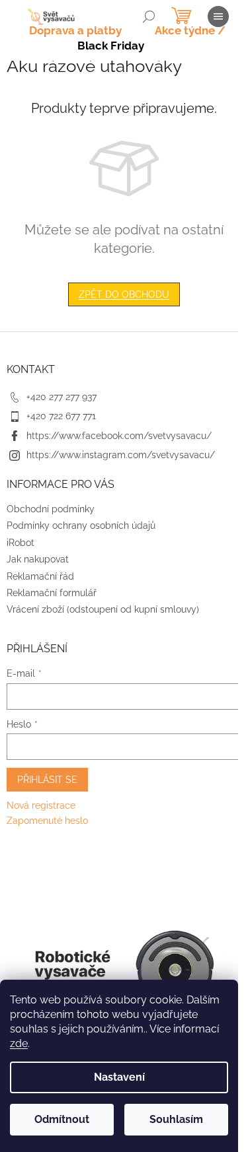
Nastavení (119, 1077)
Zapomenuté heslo (47, 820)
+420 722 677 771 (61, 416)
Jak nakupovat (38, 559)
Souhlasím (176, 1119)
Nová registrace (41, 805)
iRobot (20, 542)
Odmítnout (61, 1119)
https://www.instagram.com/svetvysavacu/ (120, 455)
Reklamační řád (40, 576)
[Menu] (218, 16)
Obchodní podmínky (51, 509)
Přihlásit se (47, 779)
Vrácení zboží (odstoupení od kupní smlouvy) (103, 609)
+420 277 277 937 (61, 396)
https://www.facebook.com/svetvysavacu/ (119, 435)
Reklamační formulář (52, 593)
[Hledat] (149, 16)
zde (19, 1043)
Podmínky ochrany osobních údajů (81, 525)
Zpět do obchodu (124, 294)
